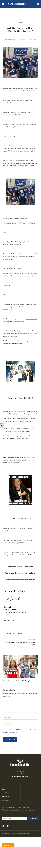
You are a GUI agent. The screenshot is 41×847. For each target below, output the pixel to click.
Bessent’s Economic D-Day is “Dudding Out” (17, 681)
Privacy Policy (33, 729)
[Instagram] (8, 826)
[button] (2, 426)
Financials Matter (7, 833)
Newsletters (5, 793)
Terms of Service (9, 732)
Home (3, 786)
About (3, 789)
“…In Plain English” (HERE (17, 543)
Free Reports (5, 796)
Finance (20, 22)
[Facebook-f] (3, 826)
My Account (5, 800)
